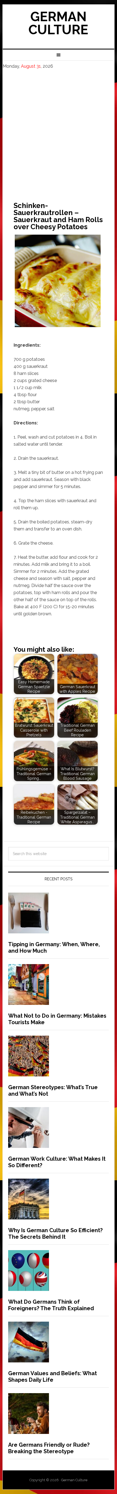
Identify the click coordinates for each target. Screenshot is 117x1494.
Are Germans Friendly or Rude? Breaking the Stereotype (49, 1448)
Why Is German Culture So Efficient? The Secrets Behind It (55, 1233)
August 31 (31, 66)
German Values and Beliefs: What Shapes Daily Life (52, 1376)
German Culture (58, 23)
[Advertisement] (58, 130)
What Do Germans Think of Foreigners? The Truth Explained (51, 1305)
